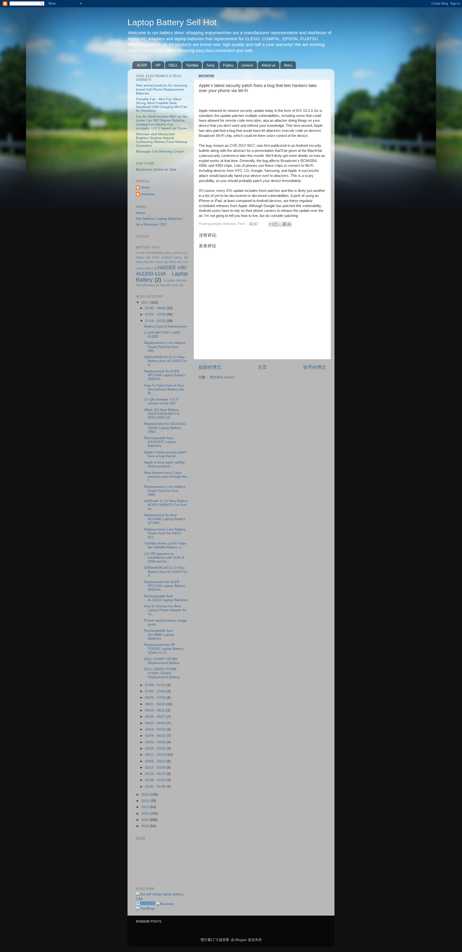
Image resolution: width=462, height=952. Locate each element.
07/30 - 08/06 (156, 308)
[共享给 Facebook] (284, 224)
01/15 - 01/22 (156, 774)
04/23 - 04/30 (156, 723)
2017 (145, 302)
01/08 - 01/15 (156, 780)
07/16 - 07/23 (156, 321)
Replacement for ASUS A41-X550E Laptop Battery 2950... (165, 427)
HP (157, 65)
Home (140, 213)
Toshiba (192, 65)
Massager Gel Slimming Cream (160, 151)
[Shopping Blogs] (145, 904)
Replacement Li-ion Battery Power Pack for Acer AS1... (165, 346)
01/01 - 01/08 (156, 786)
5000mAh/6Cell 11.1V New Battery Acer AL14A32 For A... (165, 361)
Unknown (148, 194)
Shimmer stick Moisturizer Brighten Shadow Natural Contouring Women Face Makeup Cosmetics (161, 140)
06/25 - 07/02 (156, 697)
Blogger (241, 940)
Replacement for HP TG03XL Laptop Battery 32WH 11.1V (164, 648)
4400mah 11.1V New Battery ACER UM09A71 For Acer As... (166, 504)
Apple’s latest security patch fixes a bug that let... (165, 454)
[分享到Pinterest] (289, 224)
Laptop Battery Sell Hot (172, 22)
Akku (288, 65)
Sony (210, 65)
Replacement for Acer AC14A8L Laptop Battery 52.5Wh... (164, 519)
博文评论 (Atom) (222, 377)
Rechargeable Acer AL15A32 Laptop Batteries (166, 598)
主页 (262, 367)
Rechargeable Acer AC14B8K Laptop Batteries (159, 634)
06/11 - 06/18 (155, 704)
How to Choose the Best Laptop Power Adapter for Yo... (165, 610)
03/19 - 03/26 (156, 748)
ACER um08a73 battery (167, 257)
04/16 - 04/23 (156, 729)
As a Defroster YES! (151, 224)
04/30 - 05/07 (156, 716)
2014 (145, 801)
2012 (145, 813)
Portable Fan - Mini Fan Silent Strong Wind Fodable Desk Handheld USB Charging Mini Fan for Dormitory (161, 105)
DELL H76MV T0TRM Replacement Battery (162, 661)
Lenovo (247, 65)
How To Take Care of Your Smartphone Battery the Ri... (164, 389)
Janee (145, 187)
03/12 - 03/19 (156, 755)
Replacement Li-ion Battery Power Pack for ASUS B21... (165, 533)
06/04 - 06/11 (155, 710)
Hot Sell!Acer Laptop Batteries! (159, 219)
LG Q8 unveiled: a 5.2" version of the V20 (161, 401)
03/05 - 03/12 (156, 761)
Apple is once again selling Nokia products (164, 464)
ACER (142, 65)
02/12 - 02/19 (156, 767)
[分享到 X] (280, 224)
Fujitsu (228, 65)
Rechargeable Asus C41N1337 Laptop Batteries (160, 442)
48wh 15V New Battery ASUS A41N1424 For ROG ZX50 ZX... (162, 413)
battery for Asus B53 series (163, 285)
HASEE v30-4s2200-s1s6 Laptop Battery (162, 273)
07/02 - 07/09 (156, 691)
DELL (173, 65)
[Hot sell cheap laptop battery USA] (162, 899)
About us (269, 65)
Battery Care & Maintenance (165, 326)
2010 (145, 826)
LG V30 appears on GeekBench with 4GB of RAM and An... (164, 557)
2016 (145, 794)
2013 (145, 807)
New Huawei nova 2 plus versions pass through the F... (165, 476)
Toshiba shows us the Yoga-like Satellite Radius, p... (165, 545)
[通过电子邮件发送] (271, 224)
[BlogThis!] (275, 224)
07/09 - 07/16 (156, 685)
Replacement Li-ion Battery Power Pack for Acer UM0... (165, 490)
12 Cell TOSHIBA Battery (150, 252)
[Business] (165, 904)
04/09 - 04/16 (156, 735)
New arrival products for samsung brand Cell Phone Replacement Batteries (161, 89)
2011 (145, 820)
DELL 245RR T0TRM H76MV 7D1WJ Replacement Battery (162, 673)
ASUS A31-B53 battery (149, 262)
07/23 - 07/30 (156, 314)
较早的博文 (314, 367)
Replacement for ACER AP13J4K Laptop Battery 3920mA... (164, 375)
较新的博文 (210, 367)
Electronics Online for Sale (156, 169)
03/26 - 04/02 (156, 742)
